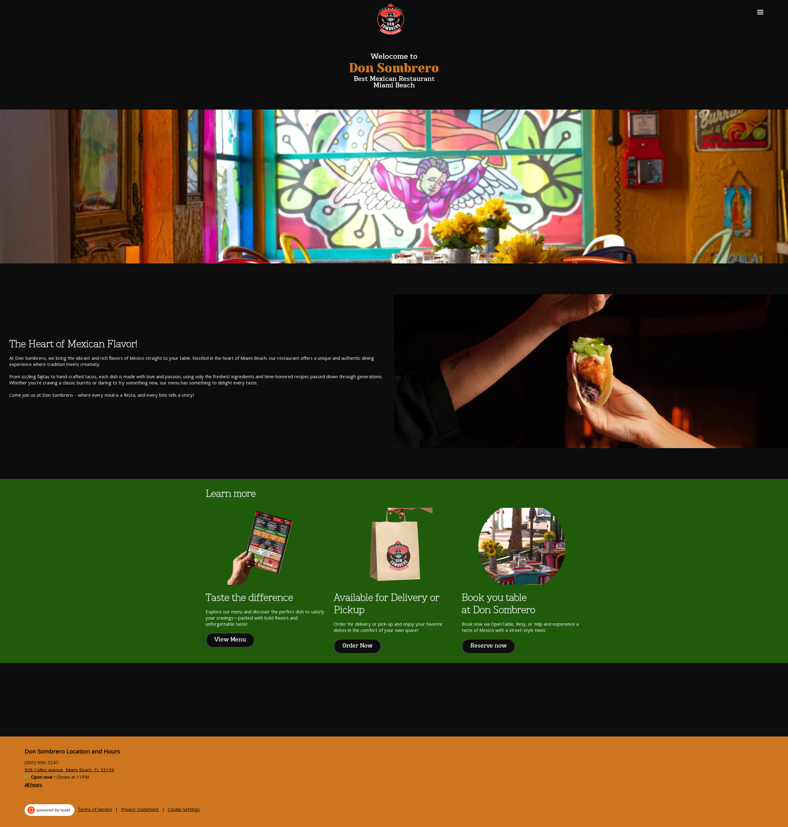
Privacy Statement (140, 810)
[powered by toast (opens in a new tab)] (49, 810)
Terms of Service (95, 810)
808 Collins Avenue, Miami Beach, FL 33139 (69, 770)
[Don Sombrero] (395, 24)
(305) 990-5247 (41, 763)
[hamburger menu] (760, 12)
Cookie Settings (184, 810)
